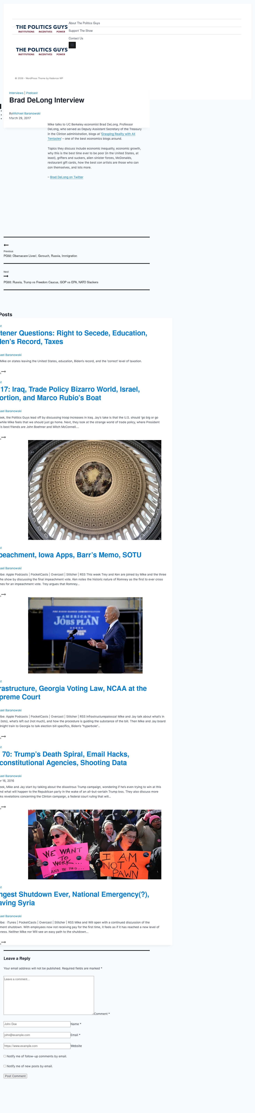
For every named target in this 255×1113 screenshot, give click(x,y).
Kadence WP (56, 78)
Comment (102, 1014)
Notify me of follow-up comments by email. (37, 1056)
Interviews (16, 93)
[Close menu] (0, 106)
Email (75, 1035)
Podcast (32, 93)
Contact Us (76, 38)
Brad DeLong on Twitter (66, 177)
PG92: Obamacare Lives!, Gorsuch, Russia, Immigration (40, 253)
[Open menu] (72, 45)
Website (76, 1046)
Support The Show (81, 30)
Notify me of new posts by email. (30, 1066)
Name (76, 1024)
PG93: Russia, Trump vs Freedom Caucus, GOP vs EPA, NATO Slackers (51, 277)
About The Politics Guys (84, 23)
